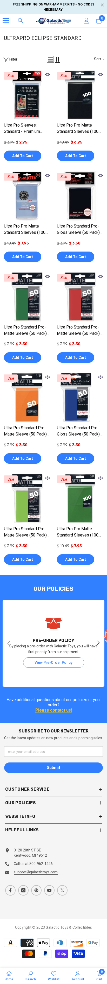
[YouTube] (49, 890)
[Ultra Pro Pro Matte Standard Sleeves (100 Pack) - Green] (80, 498)
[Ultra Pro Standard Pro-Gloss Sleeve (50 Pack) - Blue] (80, 397)
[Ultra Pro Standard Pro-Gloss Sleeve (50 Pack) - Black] (80, 195)
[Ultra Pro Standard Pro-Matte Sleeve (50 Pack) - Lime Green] (27, 498)
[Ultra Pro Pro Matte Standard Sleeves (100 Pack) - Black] (80, 95)
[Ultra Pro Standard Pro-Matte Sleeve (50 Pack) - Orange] (27, 397)
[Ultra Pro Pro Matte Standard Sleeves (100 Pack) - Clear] (27, 195)
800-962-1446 (41, 864)
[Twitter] (62, 890)
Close (102, 5)
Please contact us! (53, 710)
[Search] (20, 20)
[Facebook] (10, 890)
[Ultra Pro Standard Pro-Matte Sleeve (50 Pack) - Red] (80, 296)
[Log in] (86, 20)
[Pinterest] (36, 890)
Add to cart (22, 156)
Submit (53, 767)
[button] (50, 59)
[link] (30, 976)
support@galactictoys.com (36, 872)
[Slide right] (98, 643)
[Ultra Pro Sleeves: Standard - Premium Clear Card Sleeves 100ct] (27, 95)
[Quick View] (47, 74)
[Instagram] (23, 890)
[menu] (6, 20)
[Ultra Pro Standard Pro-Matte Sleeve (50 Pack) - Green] (27, 296)
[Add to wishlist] (47, 155)
